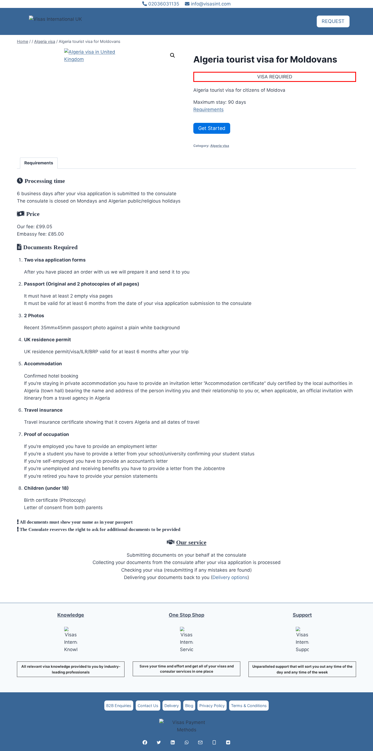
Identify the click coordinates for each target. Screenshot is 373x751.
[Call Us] (214, 742)
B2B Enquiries (118, 705)
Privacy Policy (212, 705)
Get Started (211, 128)
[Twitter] (158, 742)
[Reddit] (228, 742)
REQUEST (333, 21)
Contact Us (148, 705)
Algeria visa (219, 146)
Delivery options (229, 577)
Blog (189, 705)
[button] (172, 55)
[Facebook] (145, 742)
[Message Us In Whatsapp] (186, 742)
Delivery (171, 705)
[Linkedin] (172, 742)
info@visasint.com (211, 4)
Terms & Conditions (249, 705)
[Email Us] (200, 742)
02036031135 (163, 4)
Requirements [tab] (38, 162)
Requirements (208, 109)
